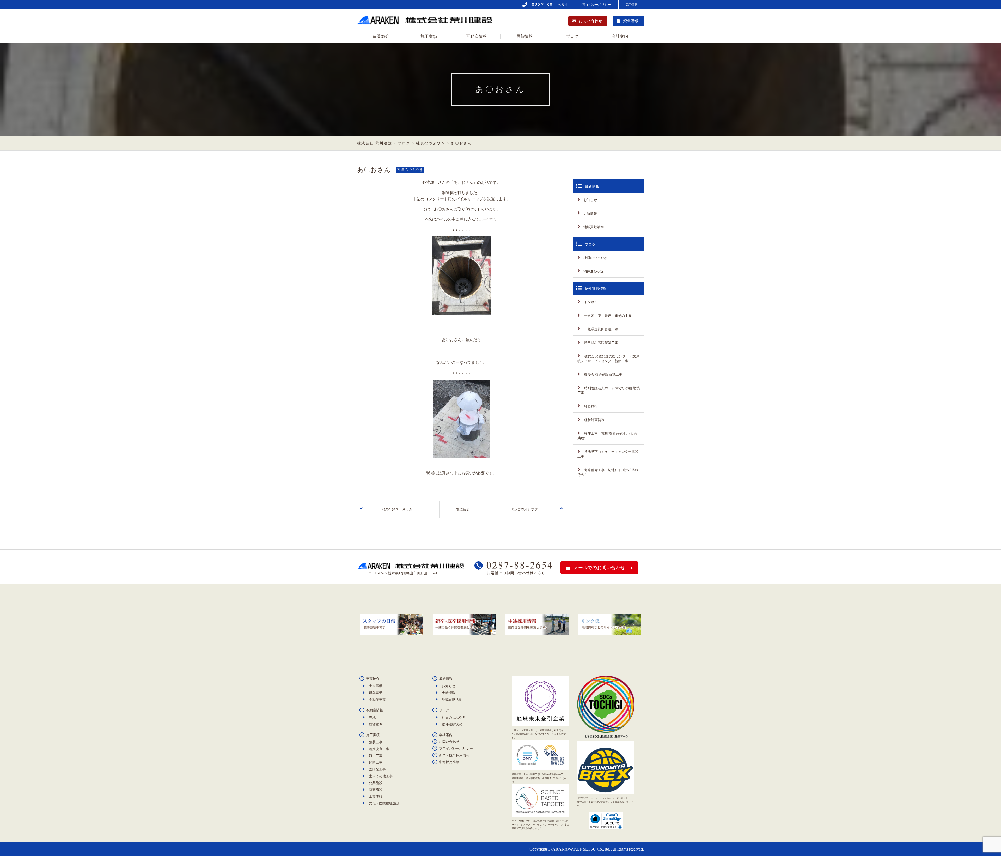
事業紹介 (381, 36)
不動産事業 (377, 699)
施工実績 (428, 36)
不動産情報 (476, 36)
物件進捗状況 (593, 271)
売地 (372, 717)
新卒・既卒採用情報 (454, 755)
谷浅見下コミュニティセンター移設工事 (607, 454)
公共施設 (375, 783)
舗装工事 (375, 742)
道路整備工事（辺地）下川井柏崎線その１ (607, 472)
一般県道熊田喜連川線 (600, 329)
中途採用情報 (449, 762)
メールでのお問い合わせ (599, 567)
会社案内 (620, 36)
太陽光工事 (377, 769)
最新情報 (524, 36)
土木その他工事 (381, 776)
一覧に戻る (461, 509)
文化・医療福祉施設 (384, 803)
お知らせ (590, 200)
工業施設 (375, 796)
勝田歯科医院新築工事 (600, 343)
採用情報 (631, 5)
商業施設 (375, 790)
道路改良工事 (379, 749)
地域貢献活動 (593, 227)
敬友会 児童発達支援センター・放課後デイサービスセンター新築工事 (608, 358)
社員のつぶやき (595, 258)
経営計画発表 (594, 420)
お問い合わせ (590, 21)
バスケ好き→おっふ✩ (398, 509)
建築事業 (375, 693)
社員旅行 (590, 406)
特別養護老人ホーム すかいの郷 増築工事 (608, 390)
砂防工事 (375, 762)
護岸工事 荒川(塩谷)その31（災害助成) (607, 436)
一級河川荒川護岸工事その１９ (607, 316)
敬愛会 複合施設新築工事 (602, 375)
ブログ (572, 36)
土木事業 (375, 686)
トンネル (590, 302)
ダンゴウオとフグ (524, 509)
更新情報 (590, 213)
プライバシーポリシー (595, 5)
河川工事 (375, 756)
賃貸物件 (375, 724)
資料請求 (631, 21)
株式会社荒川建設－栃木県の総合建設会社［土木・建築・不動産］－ (426, 21)
